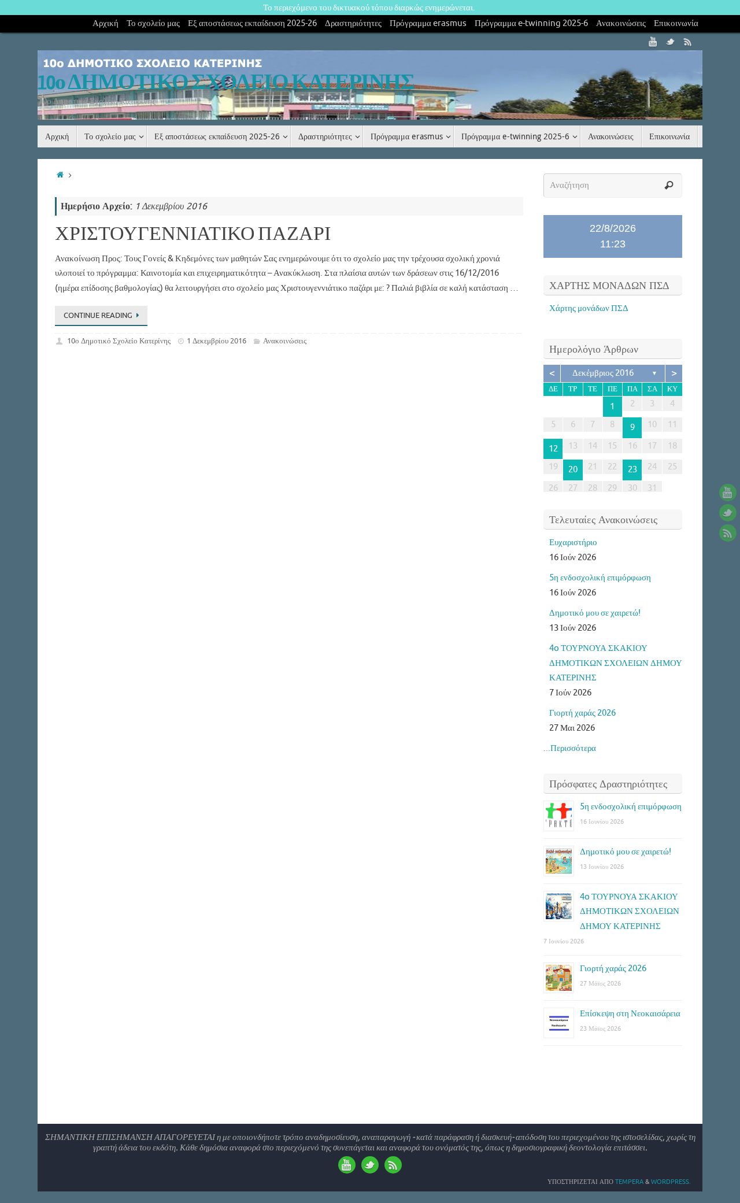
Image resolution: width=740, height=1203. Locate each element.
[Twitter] (670, 41)
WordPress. (671, 1182)
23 (632, 469)
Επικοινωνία (676, 23)
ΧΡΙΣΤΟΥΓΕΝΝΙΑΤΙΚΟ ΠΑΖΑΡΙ (193, 234)
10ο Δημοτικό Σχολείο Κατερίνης (119, 341)
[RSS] (688, 41)
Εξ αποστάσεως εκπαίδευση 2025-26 (252, 23)
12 (553, 448)
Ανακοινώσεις (621, 23)
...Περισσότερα (569, 748)
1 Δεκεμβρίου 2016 (216, 341)
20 (573, 469)
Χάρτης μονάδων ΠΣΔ (588, 308)
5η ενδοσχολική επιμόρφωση (600, 577)
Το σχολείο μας (153, 23)
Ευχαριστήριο (573, 542)
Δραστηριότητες (353, 23)
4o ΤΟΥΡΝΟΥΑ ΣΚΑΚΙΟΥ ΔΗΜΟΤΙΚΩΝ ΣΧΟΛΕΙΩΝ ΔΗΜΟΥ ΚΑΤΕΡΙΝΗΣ (615, 663)
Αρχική (105, 23)
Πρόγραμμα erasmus (428, 23)
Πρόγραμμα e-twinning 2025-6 (531, 23)
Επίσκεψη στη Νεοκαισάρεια (630, 1013)
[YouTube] (653, 41)
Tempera (629, 1182)
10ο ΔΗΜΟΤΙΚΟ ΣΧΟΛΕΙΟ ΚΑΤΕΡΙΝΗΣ (226, 82)
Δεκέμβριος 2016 (603, 373)
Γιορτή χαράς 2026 (582, 713)
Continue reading (98, 315)
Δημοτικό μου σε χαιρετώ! (595, 613)
